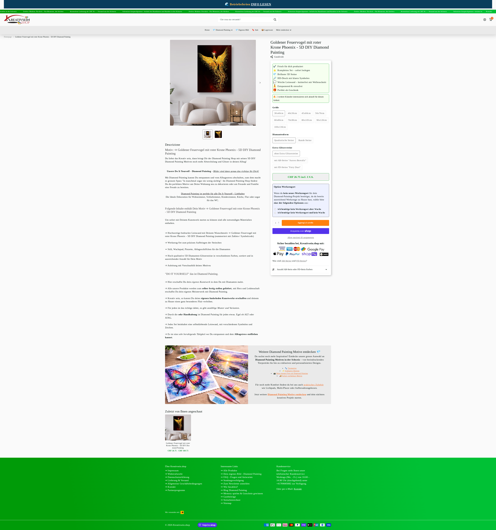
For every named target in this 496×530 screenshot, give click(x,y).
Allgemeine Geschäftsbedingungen (184, 483)
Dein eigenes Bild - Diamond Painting (242, 474)
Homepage (8, 37)
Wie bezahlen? (230, 487)
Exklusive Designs (292, 371)
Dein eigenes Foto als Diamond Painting (292, 373)
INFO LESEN (261, 4)
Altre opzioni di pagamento (300, 237)
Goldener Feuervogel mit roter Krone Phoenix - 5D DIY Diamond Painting (178, 445)
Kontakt (171, 487)
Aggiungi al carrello (305, 223)
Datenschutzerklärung (178, 477)
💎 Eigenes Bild (242, 30)
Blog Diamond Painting (235, 490)
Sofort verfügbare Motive (292, 376)
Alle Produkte (230, 470)
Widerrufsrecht (174, 474)
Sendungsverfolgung (233, 480)
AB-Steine (287, 261)
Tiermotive (292, 368)
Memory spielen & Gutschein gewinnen (243, 493)
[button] (279, 221)
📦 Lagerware (267, 30)
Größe (275, 107)
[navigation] (207, 134)
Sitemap (227, 503)
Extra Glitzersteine (282, 148)
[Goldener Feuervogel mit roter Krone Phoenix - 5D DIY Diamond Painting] (178, 427)
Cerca (275, 20)
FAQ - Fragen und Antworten (238, 477)
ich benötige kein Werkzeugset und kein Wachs (301, 213)
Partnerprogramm (176, 490)
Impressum (173, 470)
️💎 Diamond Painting (221, 30)
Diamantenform (280, 134)
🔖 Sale (255, 30)
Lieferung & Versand (178, 480)
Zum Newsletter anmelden (236, 483)
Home (207, 30)
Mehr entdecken (282, 30)
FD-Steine (301, 261)
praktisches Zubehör (314, 384)
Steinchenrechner (232, 500)
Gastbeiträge (229, 496)
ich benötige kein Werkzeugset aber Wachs (299, 209)
